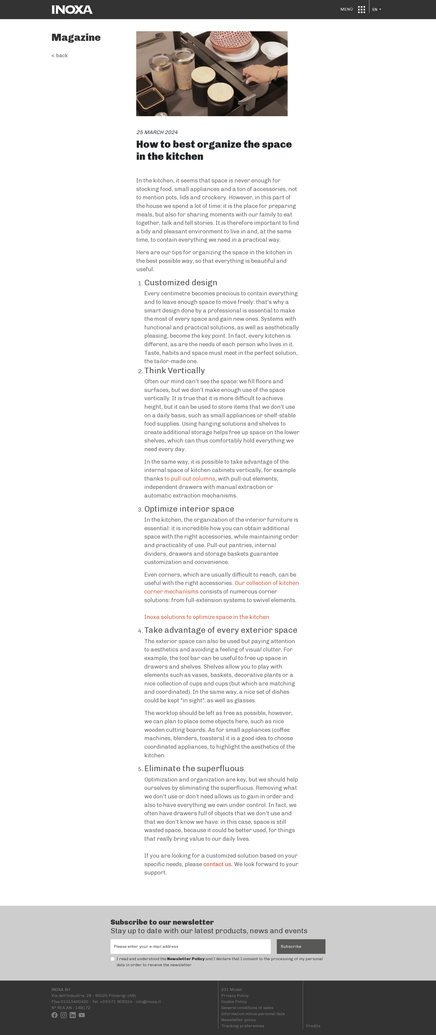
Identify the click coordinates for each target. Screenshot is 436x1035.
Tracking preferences (242, 1025)
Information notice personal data (253, 1013)
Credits (313, 1025)
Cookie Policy (234, 1001)
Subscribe (291, 946)
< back (59, 55)
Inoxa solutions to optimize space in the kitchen (206, 617)
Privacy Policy (235, 995)
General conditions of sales (247, 1007)
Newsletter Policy (185, 958)
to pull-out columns (190, 478)
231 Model (231, 989)
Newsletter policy (238, 1019)
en (375, 9)
